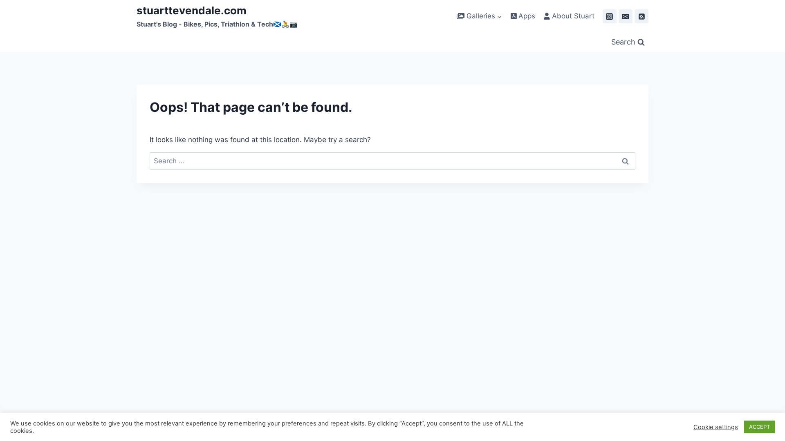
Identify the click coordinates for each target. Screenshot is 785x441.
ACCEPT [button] (759, 426)
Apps (525, 16)
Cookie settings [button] (715, 427)
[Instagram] (610, 16)
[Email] (625, 16)
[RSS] (641, 16)
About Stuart (572, 16)
